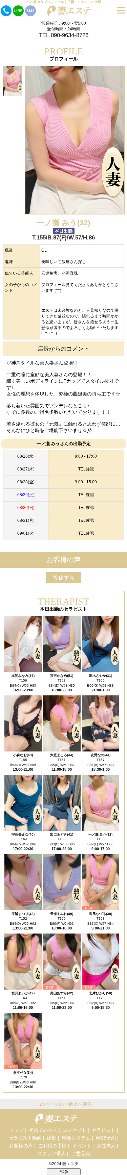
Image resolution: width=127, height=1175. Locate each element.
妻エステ (70, 1164)
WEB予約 (106, 1138)
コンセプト (74, 1130)
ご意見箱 (80, 1153)
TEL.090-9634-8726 (63, 35)
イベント (81, 1145)
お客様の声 (21, 1145)
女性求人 (106, 1145)
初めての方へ (43, 1130)
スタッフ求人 (51, 1153)
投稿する (64, 578)
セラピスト (103, 1130)
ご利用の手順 (52, 1145)
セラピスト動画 (25, 1138)
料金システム (76, 1138)
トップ (16, 1130)
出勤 (52, 1138)
